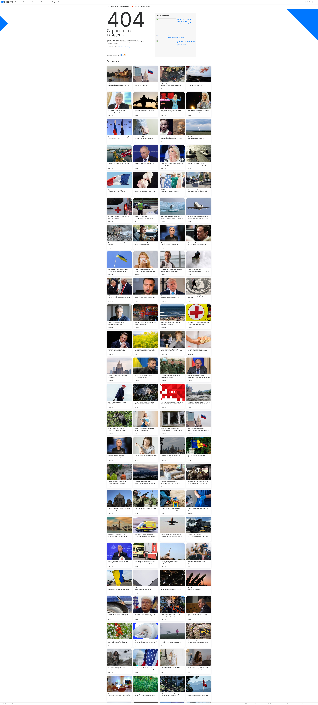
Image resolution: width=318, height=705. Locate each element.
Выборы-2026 (114, 6)
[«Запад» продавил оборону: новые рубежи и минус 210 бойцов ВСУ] (172, 688)
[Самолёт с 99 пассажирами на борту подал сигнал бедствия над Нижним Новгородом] (172, 529)
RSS (246, 703)
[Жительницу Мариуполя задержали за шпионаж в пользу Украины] (198, 635)
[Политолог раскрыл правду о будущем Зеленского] (145, 370)
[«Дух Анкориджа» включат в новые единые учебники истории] (119, 290)
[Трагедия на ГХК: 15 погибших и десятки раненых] (119, 210)
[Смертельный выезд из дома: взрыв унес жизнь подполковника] (145, 529)
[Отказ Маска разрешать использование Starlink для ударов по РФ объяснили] (119, 343)
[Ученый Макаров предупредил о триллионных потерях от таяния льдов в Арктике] (172, 210)
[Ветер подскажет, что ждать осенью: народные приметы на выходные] (172, 635)
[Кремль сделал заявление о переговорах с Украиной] (119, 104)
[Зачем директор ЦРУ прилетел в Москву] (198, 290)
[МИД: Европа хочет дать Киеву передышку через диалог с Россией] (172, 449)
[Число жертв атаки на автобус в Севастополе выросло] (198, 78)
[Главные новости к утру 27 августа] (119, 237)
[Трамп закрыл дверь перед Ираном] (119, 396)
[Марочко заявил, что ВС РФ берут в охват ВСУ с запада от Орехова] (145, 502)
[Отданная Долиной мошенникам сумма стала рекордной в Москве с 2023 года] (198, 104)
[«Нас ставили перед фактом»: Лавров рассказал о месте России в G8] (198, 608)
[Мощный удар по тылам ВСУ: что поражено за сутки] (145, 316)
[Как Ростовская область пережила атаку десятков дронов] (198, 263)
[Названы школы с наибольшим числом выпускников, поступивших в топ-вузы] (145, 423)
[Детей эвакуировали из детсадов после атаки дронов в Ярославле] (119, 688)
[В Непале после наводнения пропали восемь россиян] (119, 476)
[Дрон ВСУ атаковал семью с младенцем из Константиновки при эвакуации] (119, 661)
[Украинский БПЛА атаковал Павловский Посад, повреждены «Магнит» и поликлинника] (172, 423)
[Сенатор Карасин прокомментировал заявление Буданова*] (145, 290)
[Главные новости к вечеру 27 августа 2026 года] (172, 370)
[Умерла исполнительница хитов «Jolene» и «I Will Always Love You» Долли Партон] (172, 104)
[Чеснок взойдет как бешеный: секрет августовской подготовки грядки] (145, 184)
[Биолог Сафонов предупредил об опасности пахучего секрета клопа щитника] (145, 449)
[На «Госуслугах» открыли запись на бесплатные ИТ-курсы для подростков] (198, 661)
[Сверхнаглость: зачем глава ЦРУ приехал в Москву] (119, 131)
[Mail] (2, 2)
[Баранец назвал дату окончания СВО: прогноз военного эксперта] (145, 104)
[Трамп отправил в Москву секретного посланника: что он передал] (172, 290)
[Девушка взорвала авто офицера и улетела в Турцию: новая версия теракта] (198, 316)
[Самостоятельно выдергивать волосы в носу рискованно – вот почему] (145, 263)
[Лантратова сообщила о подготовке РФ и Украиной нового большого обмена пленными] (172, 237)
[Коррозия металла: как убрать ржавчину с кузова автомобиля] (119, 608)
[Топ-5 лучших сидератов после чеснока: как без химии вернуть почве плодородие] (145, 688)
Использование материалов (293, 703)
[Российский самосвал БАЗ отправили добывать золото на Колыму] (198, 529)
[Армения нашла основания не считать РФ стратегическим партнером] (145, 157)
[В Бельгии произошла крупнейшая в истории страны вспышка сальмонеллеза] (198, 343)
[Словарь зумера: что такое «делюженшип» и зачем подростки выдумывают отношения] (198, 555)
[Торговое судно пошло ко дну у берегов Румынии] (172, 316)
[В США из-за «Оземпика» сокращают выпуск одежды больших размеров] (172, 184)
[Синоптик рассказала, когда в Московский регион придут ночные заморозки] (145, 396)
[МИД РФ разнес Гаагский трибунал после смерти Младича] (198, 423)
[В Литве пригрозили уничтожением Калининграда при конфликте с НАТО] (119, 78)
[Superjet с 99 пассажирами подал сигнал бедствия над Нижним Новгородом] (198, 210)
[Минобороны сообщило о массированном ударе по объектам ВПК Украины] (198, 131)
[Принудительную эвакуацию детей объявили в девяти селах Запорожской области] (119, 582)
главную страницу (124, 47)
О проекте (251, 703)
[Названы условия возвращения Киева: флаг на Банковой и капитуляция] (119, 263)
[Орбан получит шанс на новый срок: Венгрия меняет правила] (119, 555)
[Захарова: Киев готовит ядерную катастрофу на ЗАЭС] (172, 157)
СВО (135, 6)
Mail (3, 703)
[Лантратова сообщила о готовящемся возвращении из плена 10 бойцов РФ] (119, 449)
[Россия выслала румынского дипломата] (119, 370)
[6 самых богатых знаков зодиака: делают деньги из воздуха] (172, 263)
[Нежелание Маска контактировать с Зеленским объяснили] (198, 237)
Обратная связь (305, 703)
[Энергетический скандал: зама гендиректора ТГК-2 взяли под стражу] (198, 476)
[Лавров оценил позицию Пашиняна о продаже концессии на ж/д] (198, 370)
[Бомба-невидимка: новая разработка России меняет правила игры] (172, 555)
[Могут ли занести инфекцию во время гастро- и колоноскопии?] (198, 502)
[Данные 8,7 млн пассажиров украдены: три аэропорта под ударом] (119, 529)
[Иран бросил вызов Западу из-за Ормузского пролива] (198, 582)
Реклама (14, 703)
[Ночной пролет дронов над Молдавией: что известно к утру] (198, 449)
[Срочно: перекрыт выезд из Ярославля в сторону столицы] (172, 582)
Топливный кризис (145, 6)
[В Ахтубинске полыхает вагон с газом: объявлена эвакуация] (145, 555)
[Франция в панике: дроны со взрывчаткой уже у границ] (119, 184)
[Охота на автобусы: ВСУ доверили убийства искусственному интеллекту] (119, 316)
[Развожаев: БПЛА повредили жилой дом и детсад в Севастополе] (172, 608)
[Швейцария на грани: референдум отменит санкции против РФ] (198, 688)
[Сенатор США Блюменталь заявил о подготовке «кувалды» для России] (145, 661)
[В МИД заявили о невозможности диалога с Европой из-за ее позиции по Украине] (119, 502)
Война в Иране (125, 6)
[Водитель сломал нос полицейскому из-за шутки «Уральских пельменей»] (145, 210)
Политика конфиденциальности (277, 703)
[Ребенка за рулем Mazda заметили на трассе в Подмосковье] (145, 237)
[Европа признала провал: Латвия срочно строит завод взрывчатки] (119, 157)
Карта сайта (314, 703)
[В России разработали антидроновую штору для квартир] (145, 582)
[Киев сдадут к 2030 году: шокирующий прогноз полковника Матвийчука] (145, 476)
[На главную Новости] (8, 2)
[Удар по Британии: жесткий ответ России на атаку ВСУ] (145, 78)
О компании (8, 703)
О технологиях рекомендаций (262, 703)
